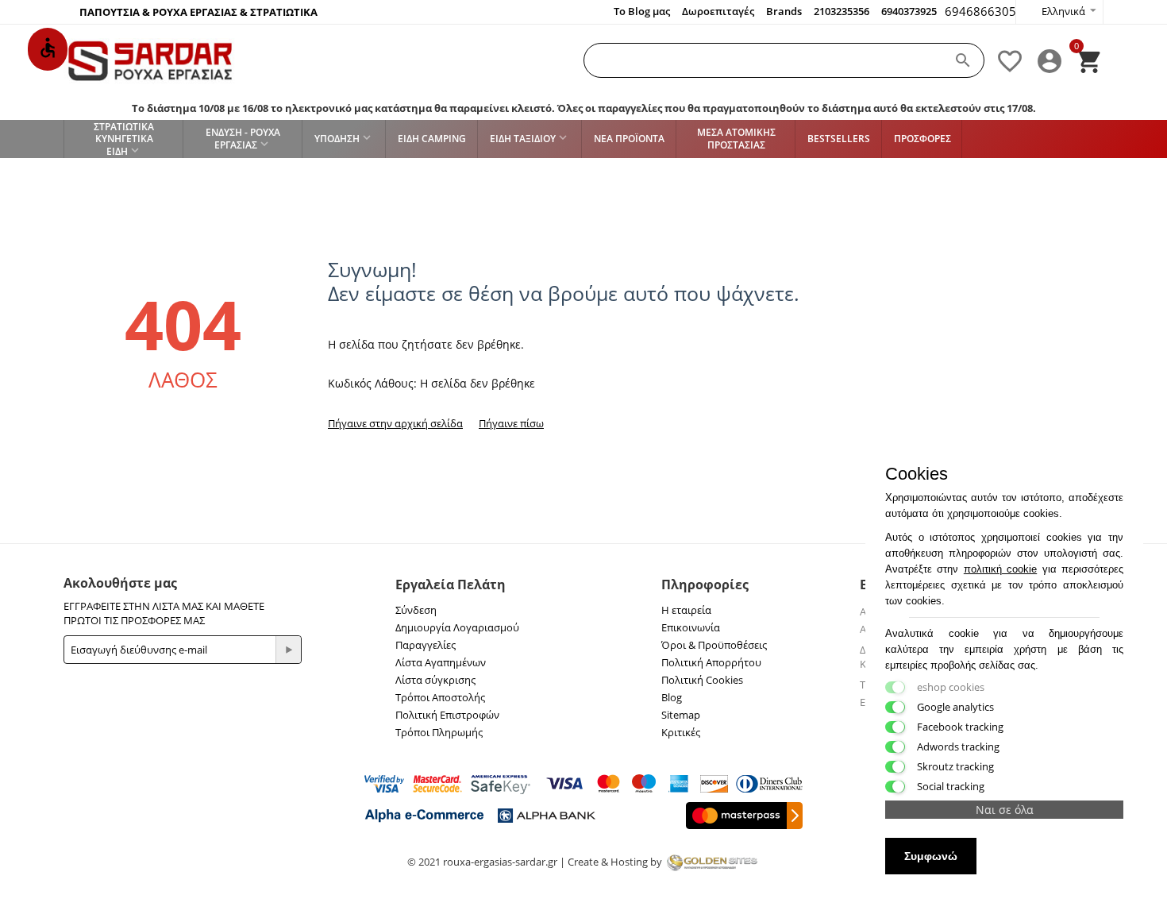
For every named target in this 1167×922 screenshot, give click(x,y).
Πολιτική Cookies (702, 680)
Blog (671, 697)
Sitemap (680, 715)
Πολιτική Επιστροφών (447, 715)
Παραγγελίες (425, 645)
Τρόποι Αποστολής (440, 697)
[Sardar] (150, 60)
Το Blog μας (642, 11)
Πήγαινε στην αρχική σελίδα (395, 423)
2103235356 (841, 11)
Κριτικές (680, 732)
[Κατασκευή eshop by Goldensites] (712, 861)
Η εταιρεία (686, 610)
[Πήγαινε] (288, 649)
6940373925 (909, 11)
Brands (784, 11)
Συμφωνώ (930, 856)
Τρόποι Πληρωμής (439, 732)
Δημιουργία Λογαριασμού (457, 627)
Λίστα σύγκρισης (435, 680)
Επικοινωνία (690, 627)
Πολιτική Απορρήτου (711, 662)
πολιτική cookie (1000, 569)
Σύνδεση (416, 610)
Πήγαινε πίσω (511, 423)
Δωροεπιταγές (718, 11)
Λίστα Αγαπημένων (440, 662)
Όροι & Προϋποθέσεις (714, 645)
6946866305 (980, 11)
